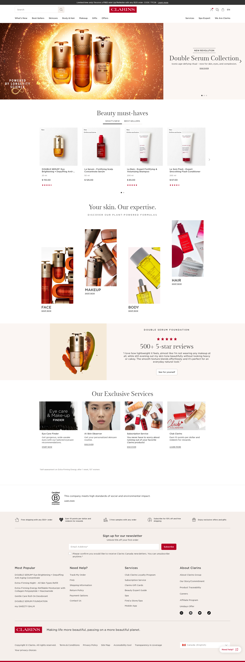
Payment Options (79, 595)
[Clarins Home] (123, 9)
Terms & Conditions (70, 645)
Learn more (69, 501)
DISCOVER (204, 68)
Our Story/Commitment (192, 581)
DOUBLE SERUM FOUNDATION (31, 601)
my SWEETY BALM (25, 606)
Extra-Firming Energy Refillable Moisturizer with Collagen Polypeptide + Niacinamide (40, 589)
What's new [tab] (112, 121)
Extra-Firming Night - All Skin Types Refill (36, 583)
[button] (230, 649)
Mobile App (131, 606)
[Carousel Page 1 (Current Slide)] (201, 95)
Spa (127, 595)
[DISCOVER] (81, 61)
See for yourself (167, 372)
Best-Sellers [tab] (132, 121)
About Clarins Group (190, 575)
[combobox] (205, 645)
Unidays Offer (187, 606)
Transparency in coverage (148, 645)
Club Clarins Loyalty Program (140, 575)
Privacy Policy (90, 645)
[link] (57, 311)
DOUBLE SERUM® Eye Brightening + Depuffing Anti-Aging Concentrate (39, 576)
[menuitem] (211, 9)
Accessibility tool (122, 645)
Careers (184, 594)
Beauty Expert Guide (136, 590)
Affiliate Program (189, 600)
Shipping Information (81, 585)
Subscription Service (135, 580)
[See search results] (61, 10)
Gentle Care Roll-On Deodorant (31, 596)
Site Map (105, 645)
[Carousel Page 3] (206, 95)
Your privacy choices (25, 650)
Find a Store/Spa (134, 601)
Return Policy (77, 590)
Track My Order (78, 575)
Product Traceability (190, 587)
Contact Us (75, 601)
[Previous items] (4, 61)
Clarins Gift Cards (134, 585)
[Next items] (240, 61)
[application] (59, 427)
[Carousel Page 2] (204, 95)
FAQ (72, 580)
